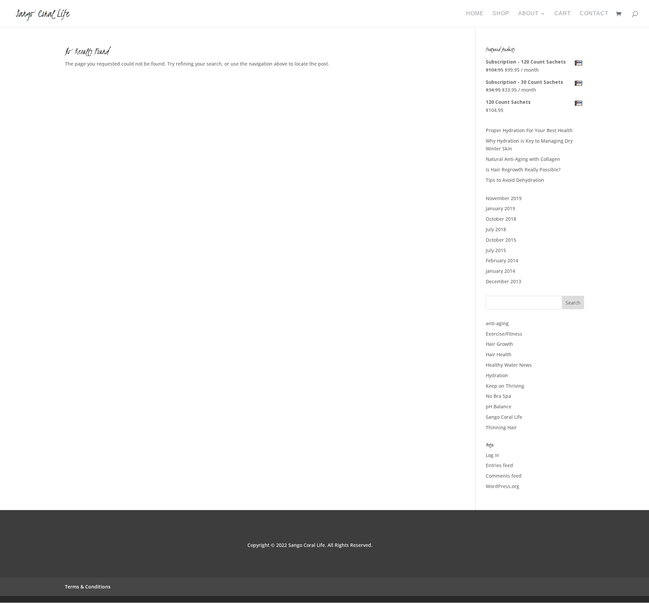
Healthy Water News (509, 365)
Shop (500, 13)
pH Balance (498, 406)
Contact (594, 13)
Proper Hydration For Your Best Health (529, 130)
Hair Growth (499, 344)
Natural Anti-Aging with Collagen (523, 159)
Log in (492, 455)
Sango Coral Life (504, 417)
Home (475, 13)
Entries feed (499, 465)
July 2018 (496, 229)
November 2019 (504, 198)
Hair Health (498, 354)
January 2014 (500, 271)
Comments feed (504, 476)
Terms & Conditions (88, 586)
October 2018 (501, 219)
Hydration (497, 375)
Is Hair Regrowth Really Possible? (523, 169)
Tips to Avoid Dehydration (515, 180)
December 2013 (503, 281)
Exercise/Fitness (504, 334)
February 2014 (502, 260)
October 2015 (501, 240)
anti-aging (497, 323)
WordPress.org (502, 486)
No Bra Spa (498, 396)
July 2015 (496, 250)
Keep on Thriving (505, 386)
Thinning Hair (501, 427)
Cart (562, 13)
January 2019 (500, 208)
